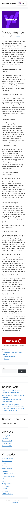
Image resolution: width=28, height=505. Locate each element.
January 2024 (6, 436)
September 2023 (7, 446)
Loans (4, 481)
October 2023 (6, 443)
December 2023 (7, 438)
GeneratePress (14, 502)
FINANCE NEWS (7, 468)
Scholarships (18, 352)
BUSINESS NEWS (7, 458)
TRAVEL (4, 354)
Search (4, 368)
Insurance (7, 352)
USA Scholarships (7, 494)
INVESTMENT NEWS (8, 476)
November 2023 (7, 441)
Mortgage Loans (7, 484)
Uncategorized (6, 491)
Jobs (12, 352)
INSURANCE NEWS (8, 473)
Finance (6, 350)
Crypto (4, 463)
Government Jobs (9, 356)
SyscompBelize (9, 4)
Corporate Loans (7, 461)
